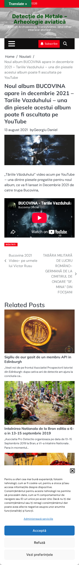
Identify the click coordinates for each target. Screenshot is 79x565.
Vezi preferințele (39, 555)
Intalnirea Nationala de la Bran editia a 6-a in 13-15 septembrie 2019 (39, 430)
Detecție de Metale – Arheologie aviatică (39, 19)
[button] (72, 471)
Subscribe (51, 43)
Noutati (11, 244)
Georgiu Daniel (45, 130)
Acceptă (39, 530)
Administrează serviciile (38, 519)
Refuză (39, 543)
